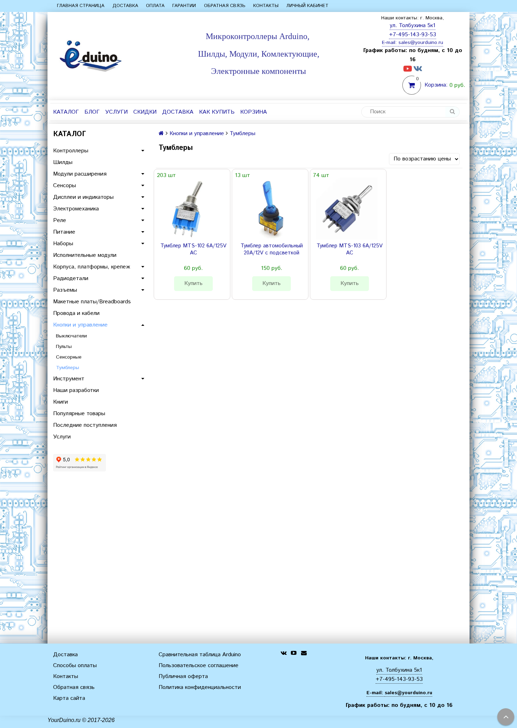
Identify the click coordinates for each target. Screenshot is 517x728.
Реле (59, 220)
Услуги (116, 112)
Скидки (145, 112)
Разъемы (65, 290)
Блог (92, 112)
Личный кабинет (307, 5)
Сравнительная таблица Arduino (200, 655)
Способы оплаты (75, 665)
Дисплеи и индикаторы (83, 197)
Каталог (66, 112)
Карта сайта (69, 698)
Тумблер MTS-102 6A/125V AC (193, 249)
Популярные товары (79, 414)
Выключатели (71, 336)
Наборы (63, 244)
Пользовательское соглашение (198, 665)
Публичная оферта (183, 676)
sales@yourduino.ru (420, 42)
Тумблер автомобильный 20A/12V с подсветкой (272, 249)
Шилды (62, 162)
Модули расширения (80, 174)
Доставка (125, 5)
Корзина (253, 112)
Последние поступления (85, 425)
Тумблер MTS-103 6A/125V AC (350, 249)
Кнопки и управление (80, 325)
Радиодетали (70, 278)
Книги (60, 402)
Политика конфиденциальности (200, 687)
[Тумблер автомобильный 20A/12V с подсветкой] (269, 209)
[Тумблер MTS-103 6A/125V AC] (347, 209)
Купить (193, 283)
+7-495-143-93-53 (412, 35)
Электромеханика (76, 209)
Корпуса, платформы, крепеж (91, 267)
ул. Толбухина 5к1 (412, 25)
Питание (64, 232)
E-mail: (390, 42)
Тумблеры (67, 367)
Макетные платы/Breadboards (92, 302)
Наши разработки (76, 390)
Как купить (217, 112)
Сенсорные (69, 357)
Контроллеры (70, 151)
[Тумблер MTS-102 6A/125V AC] (191, 209)
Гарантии (184, 5)
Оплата (155, 5)
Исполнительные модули (84, 255)
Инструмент (68, 379)
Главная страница (80, 5)
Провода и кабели (76, 313)
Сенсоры (64, 186)
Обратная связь (224, 5)
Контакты (266, 5)
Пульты (64, 346)
